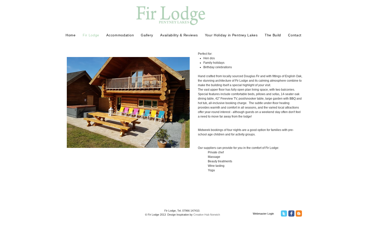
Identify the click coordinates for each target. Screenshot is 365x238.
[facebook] (291, 213)
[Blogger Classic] (299, 213)
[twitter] (284, 213)
